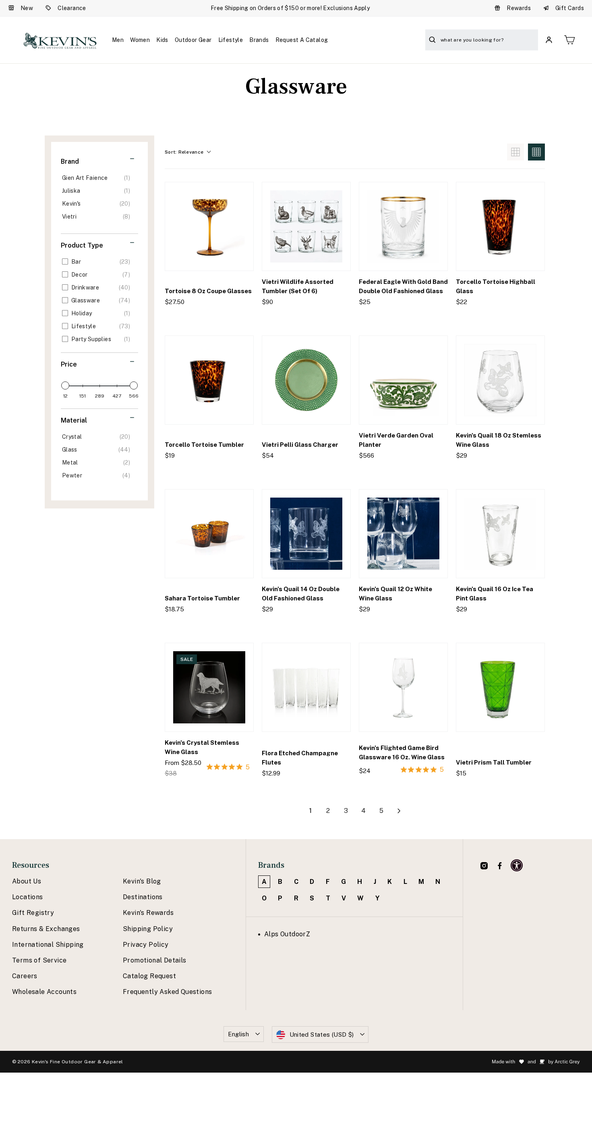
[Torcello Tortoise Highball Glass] (500, 226)
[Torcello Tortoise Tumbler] (209, 380)
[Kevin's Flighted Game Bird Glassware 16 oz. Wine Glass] (403, 687)
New (27, 8)
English (238, 1034)
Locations (27, 897)
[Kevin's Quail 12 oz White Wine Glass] (403, 534)
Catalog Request (149, 976)
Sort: (184, 152)
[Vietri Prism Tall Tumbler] (500, 687)
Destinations (143, 897)
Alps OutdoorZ (287, 934)
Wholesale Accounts (44, 992)
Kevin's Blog (142, 881)
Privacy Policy (146, 944)
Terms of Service (39, 960)
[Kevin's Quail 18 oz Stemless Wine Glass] (500, 380)
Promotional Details (154, 960)
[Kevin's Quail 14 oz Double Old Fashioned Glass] (306, 534)
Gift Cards (569, 8)
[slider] (65, 385)
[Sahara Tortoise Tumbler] (209, 534)
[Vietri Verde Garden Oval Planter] (403, 380)
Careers (24, 976)
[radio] (515, 152)
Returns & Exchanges (46, 929)
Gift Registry (33, 913)
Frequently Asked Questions (167, 992)
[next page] (399, 811)
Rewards (519, 8)
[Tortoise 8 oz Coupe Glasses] (209, 226)
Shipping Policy (148, 929)
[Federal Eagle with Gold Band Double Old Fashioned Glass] (403, 226)
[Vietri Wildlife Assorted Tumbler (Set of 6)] (306, 226)
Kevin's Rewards (148, 913)
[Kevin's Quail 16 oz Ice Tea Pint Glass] (500, 534)
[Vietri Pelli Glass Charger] (306, 380)
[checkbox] (98, 178)
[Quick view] (240, 318)
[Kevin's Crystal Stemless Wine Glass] (209, 687)
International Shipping (48, 944)
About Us (26, 881)
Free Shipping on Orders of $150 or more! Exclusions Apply (290, 8)
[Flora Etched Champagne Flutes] (306, 687)
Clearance (72, 8)
